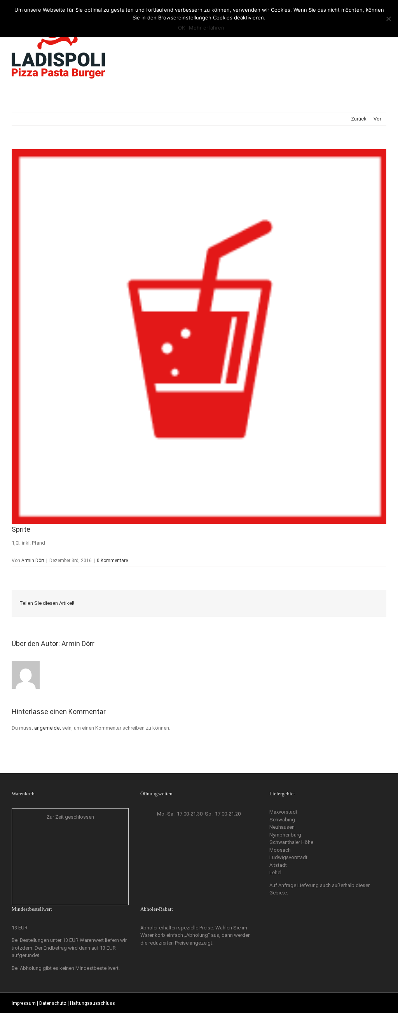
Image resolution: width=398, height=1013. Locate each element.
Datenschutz (52, 1003)
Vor (377, 119)
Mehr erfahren (206, 27)
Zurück (359, 119)
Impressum (24, 1003)
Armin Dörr (32, 560)
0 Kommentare (112, 560)
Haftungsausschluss (92, 1003)
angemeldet (47, 728)
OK (181, 27)
